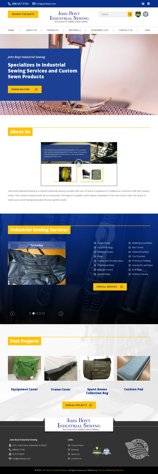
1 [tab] (65, 111)
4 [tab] (75, 111)
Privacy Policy (77, 445)
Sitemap (75, 449)
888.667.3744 (20, 3)
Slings (100, 256)
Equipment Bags (105, 247)
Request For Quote (23, 14)
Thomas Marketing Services (110, 470)
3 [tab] (71, 111)
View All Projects (76, 405)
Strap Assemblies (105, 265)
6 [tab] (81, 111)
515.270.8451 (18, 454)
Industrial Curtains (140, 252)
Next (61, 313)
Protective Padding (141, 260)
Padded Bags (103, 274)
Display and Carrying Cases (110, 260)
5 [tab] (78, 111)
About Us (75, 454)
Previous (12, 313)
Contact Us (76, 458)
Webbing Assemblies (142, 243)
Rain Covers (137, 247)
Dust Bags (137, 269)
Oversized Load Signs (142, 265)
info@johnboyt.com (46, 3)
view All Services (107, 286)
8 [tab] (88, 111)
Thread (15, 89)
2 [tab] (68, 111)
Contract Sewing (140, 274)
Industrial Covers (105, 252)
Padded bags (103, 243)
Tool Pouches (138, 256)
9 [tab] (91, 111)
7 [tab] (84, 111)
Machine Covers (105, 269)
